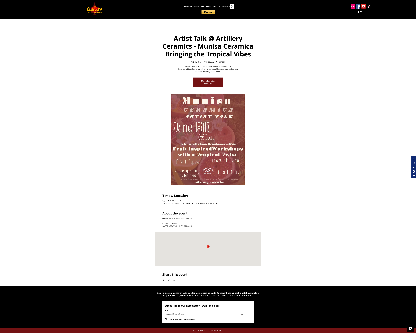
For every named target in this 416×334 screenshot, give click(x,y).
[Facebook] (358, 6)
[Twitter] (414, 167)
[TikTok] (369, 6)
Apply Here (208, 84)
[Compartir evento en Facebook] (163, 280)
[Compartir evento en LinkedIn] (174, 280)
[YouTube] (363, 6)
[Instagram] (353, 6)
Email (167, 310)
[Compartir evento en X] (169, 280)
